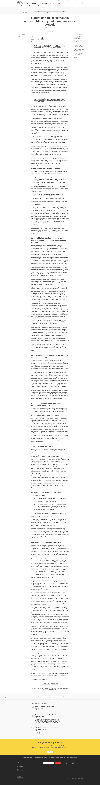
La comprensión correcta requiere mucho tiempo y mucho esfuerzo (78, 53)
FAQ (18, 762)
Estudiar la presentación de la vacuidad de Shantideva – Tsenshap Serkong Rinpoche (50, 11)
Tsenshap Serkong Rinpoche (48, 27)
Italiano (19, 37)
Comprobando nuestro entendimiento (78, 41)
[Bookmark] (52, 31)
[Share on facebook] (48, 31)
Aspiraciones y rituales (51, 5)
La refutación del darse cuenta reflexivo (78, 60)
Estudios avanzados (43, 3)
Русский (19, 39)
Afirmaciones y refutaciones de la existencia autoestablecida (79, 37)
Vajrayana (44, 5)
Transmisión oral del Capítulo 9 (78, 57)
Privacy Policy (20, 766)
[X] (50, 31)
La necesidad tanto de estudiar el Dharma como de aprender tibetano (79, 49)
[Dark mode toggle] (55, 1)
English (19, 36)
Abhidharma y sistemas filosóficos (35, 5)
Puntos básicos (29, 3)
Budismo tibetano (35, 3)
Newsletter (19, 767)
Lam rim (18, 5)
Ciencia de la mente (24, 5)
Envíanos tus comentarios (22, 760)
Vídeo (75, 0)
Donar (60, 3)
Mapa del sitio (19, 763)
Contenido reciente (21, 769)
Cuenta (80, 0)
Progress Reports (20, 770)
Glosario (69, 0)
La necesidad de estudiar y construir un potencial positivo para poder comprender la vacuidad (79, 45)
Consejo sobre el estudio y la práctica (79, 62)
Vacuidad (48, 683)
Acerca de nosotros (52, 3)
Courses (18, 772)
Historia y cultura (60, 5)
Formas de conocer (54, 683)
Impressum (81, 778)
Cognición (44, 683)
